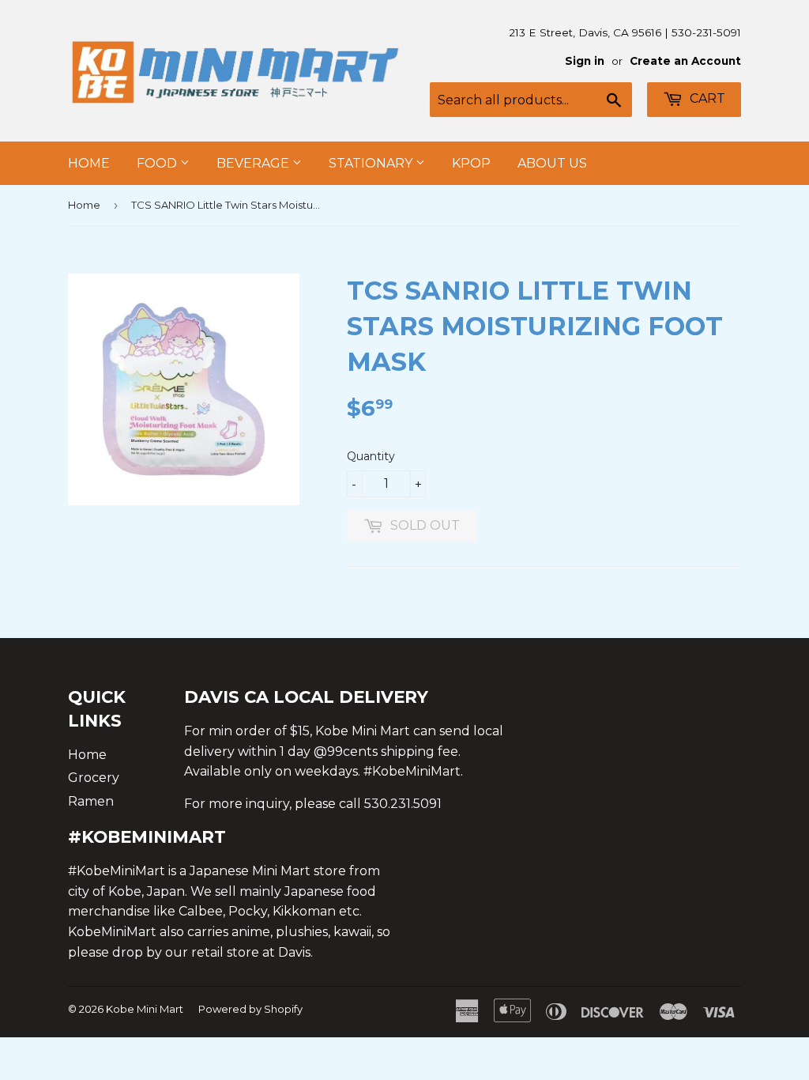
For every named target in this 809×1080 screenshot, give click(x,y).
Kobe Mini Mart (144, 1009)
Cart (706, 98)
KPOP (471, 163)
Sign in (584, 61)
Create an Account (685, 61)
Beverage (254, 163)
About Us (552, 163)
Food (158, 163)
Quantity (371, 456)
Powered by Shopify (250, 1009)
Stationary (372, 163)
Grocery (93, 777)
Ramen (91, 801)
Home (89, 163)
